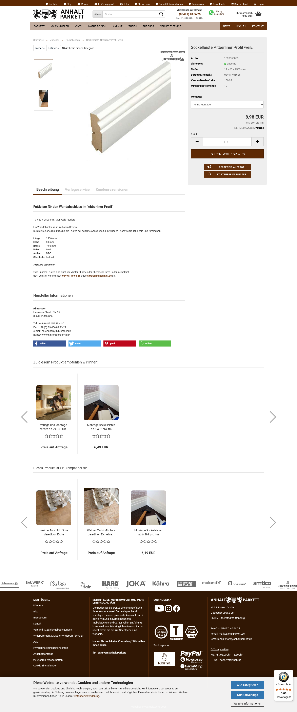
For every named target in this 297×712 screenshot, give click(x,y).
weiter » (40, 48)
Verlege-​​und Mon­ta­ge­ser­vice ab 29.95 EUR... (54, 427)
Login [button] (260, 4)
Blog (69, 4)
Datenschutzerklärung (86, 695)
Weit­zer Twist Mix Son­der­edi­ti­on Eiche (54, 532)
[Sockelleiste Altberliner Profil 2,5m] (120, 111)
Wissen (84, 4)
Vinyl (78, 26)
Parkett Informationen (170, 4)
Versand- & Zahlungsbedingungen (52, 629)
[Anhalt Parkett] (59, 14)
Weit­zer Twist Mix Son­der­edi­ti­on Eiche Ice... (101, 532)
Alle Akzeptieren (247, 685)
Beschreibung (47, 189)
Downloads (218, 4)
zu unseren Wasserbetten (48, 659)
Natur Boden (96, 26)
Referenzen (197, 4)
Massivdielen (60, 26)
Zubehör (148, 26)
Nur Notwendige (247, 694)
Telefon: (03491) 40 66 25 (225, 628)
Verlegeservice (170, 26)
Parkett (39, 26)
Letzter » (53, 48)
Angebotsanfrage (43, 653)
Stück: (194, 134)
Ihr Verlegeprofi (105, 4)
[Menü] (290, 672)
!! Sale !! (241, 26)
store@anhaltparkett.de (99, 275)
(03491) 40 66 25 (190, 14)
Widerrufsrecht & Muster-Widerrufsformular (58, 635)
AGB (35, 641)
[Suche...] (161, 14)
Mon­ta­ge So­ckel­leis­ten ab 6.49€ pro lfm (101, 427)
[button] (239, 3)
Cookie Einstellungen (45, 665)
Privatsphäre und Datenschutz (50, 647)
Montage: (196, 96)
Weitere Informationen (247, 703)
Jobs (126, 4)
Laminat (117, 26)
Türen (132, 26)
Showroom (143, 4)
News (226, 26)
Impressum (39, 617)
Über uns (38, 605)
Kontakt (53, 4)
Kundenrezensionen (112, 189)
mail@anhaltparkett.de (232, 633)
